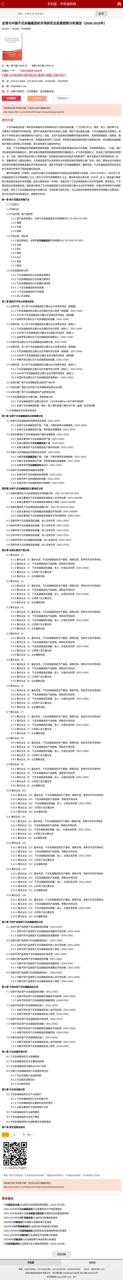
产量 (40, 443)
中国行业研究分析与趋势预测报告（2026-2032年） (35, 1243)
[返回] (3, 4)
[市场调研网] (119, 4)
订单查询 (37, 98)
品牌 (79, 405)
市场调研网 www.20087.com (59, 1277)
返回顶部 (61, 1254)
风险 (67, 189)
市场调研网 (68, 4)
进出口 (37, 465)
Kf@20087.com (19, 86)
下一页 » (28, 1134)
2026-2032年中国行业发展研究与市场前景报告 (33, 1209)
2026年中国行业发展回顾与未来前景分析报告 (30, 1239)
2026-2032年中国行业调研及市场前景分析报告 (30, 1235)
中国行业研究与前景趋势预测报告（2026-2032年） (35, 1204)
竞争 (64, 185)
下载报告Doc (62, 98)
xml (74, 1277)
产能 (31, 456)
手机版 (52, 4)
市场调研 (13, 173)
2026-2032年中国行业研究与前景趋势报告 (30, 1217)
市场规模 (47, 240)
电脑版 (92, 1262)
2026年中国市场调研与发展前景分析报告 (28, 1222)
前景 (6, 189)
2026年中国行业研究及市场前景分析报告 (31, 1226)
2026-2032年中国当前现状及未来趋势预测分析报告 (35, 1230)
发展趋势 (68, 425)
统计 (11, 199)
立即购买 (11, 98)
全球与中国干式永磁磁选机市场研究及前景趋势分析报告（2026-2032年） (68, 173)
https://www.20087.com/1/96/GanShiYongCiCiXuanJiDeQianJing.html (34, 112)
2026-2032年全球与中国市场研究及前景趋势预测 (36, 1213)
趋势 (118, 185)
